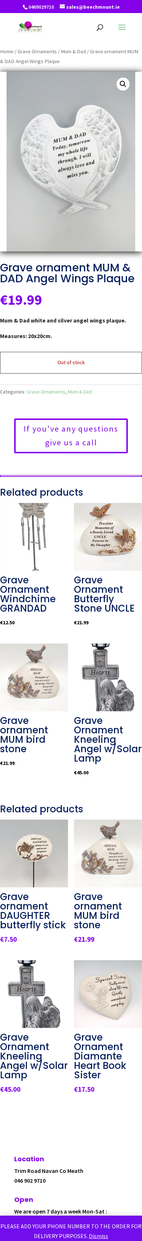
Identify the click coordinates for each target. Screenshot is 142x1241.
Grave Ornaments (37, 51)
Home (6, 51)
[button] (123, 84)
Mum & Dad (73, 51)
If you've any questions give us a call (71, 435)
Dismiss (98, 1236)
